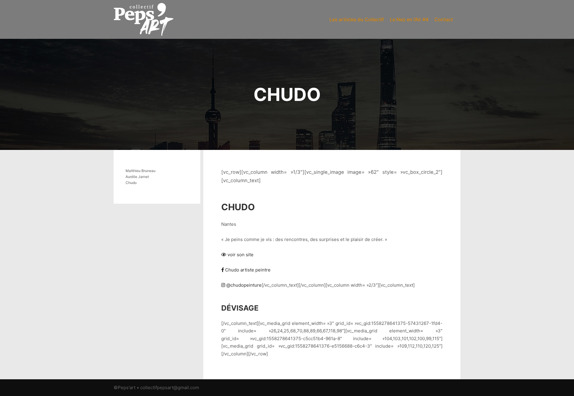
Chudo (131, 182)
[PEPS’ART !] (143, 19)
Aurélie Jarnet (137, 176)
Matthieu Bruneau (140, 170)
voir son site (240, 254)
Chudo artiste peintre (247, 270)
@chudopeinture (243, 285)
